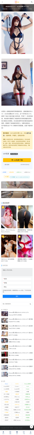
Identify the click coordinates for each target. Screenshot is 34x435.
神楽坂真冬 (6, 415)
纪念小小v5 (27, 172)
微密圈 (4, 172)
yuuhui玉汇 (17, 389)
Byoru (7, 383)
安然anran (28, 396)
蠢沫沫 (6, 417)
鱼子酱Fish (28, 420)
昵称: (5, 279)
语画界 (17, 417)
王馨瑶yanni (17, 412)
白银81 (27, 412)
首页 (3, 433)
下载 (24, 433)
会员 (17, 433)
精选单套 (5, 9)
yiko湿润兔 (6, 389)
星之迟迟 (7, 404)
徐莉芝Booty (28, 399)
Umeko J (17, 386)
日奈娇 (27, 402)
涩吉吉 (30, 8)
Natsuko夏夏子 (28, 383)
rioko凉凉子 (6, 386)
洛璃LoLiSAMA (17, 409)
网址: (5, 287)
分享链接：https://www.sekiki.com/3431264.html (20, 177)
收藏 (7, 176)
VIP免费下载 (18, 160)
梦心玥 (27, 407)
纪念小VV (19, 172)
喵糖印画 (28, 394)
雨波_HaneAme (17, 420)
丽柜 (7, 391)
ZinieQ (27, 389)
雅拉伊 (6, 420)
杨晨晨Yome (28, 404)
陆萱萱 (27, 417)
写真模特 (17, 391)
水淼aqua (7, 409)
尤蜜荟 (17, 399)
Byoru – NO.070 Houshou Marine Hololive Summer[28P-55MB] (8, 231)
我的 (31, 433)
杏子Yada (17, 404)
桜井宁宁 (17, 407)
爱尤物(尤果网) (28, 409)
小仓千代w (6, 399)
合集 (28, 391)
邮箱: (5, 283)
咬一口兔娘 (6, 394)
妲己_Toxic (17, 396)
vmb (28, 386)
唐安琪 (17, 394)
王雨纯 (6, 412)
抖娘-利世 (17, 402)
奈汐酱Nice (6, 396)
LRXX (17, 383)
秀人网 (17, 415)
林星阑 (6, 407)
